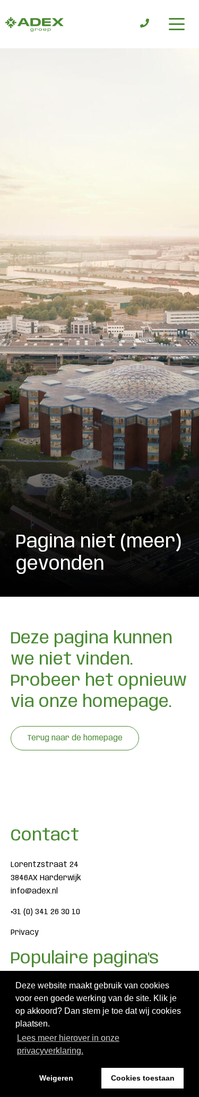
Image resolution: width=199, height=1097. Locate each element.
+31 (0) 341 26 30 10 (45, 912)
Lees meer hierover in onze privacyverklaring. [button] (68, 1044)
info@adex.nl (34, 891)
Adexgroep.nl (34, 24)
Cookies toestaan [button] (143, 1078)
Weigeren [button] (56, 1078)
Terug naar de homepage (75, 738)
